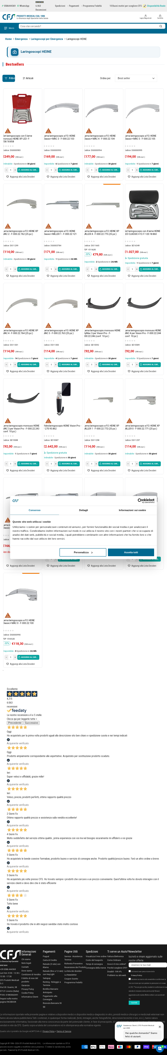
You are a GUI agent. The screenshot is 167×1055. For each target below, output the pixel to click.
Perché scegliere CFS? (117, 967)
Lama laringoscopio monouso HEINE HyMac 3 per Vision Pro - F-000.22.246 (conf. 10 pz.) (102, 333)
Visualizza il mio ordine (96, 956)
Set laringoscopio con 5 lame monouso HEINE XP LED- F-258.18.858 (17, 139)
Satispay (47, 978)
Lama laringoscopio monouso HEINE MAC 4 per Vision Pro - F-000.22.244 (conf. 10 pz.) (142, 333)
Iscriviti (134, 1003)
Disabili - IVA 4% (114, 971)
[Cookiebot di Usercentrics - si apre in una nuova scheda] (140, 500)
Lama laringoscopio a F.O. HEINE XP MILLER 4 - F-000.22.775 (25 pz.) (101, 232)
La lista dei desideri (73, 971)
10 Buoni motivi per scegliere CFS (126, 6)
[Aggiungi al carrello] (28, 170)
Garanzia (26, 985)
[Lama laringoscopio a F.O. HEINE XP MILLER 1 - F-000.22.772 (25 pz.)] (103, 399)
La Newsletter (70, 974)
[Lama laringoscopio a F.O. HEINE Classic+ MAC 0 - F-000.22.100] (22, 593)
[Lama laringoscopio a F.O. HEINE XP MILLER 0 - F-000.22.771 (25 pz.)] (143, 399)
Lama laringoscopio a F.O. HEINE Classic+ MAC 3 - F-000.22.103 (59, 137)
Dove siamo (27, 970)
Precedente (15, 722)
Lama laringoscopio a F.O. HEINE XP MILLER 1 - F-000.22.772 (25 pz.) (101, 427)
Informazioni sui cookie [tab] (132, 510)
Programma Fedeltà (92, 6)
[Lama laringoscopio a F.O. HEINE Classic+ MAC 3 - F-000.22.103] (62, 109)
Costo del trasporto (94, 960)
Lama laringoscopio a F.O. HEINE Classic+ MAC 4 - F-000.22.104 (100, 137)
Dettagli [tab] (83, 510)
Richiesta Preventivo (73, 963)
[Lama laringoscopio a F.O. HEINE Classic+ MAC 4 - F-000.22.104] (103, 109)
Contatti (25, 967)
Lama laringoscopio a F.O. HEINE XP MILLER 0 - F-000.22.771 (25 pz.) (142, 427)
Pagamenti (74, 6)
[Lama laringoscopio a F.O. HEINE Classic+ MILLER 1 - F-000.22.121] (62, 204)
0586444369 (9, 6)
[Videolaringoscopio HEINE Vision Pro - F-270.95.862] (62, 399)
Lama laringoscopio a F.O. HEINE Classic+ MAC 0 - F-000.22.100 (19, 622)
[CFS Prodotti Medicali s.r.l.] (25, 17)
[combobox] (92, 26)
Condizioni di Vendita (31, 974)
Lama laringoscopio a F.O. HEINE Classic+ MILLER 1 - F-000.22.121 (60, 232)
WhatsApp (24, 6)
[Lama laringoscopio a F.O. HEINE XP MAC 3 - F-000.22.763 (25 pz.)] (62, 303)
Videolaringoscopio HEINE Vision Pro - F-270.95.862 (62, 427)
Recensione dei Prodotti (75, 967)
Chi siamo (26, 959)
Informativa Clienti (30, 996)
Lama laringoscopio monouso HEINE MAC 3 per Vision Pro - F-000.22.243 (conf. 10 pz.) (21, 428)
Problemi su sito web (116, 975)
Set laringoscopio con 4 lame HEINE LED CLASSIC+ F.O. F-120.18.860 (142, 232)
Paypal (46, 956)
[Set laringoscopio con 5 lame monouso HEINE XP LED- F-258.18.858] (22, 109)
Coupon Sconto (71, 978)
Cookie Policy (28, 992)
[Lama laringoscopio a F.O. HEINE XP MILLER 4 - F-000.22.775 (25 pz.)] (103, 204)
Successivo (31, 722)
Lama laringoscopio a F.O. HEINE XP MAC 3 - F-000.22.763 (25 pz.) (61, 332)
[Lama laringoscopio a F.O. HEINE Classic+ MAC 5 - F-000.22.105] (143, 109)
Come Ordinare (114, 960)
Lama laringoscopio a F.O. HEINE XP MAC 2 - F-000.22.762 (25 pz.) (20, 232)
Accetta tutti (131, 552)
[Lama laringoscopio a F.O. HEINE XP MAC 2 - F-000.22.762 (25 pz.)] (22, 204)
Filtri (12, 78)
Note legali (26, 963)
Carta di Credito (50, 960)
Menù (11, 28)
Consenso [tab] (34, 510)
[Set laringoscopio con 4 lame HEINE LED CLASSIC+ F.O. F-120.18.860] (143, 204)
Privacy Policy (28, 989)
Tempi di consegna (94, 964)
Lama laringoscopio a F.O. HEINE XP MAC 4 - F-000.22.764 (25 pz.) (20, 332)
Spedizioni (60, 6)
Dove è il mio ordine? (116, 964)
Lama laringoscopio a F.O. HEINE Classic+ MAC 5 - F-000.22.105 (140, 137)
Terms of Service (64, 1031)
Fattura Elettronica (115, 956)
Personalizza (81, 552)
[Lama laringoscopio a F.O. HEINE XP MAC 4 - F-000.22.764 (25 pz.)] (22, 303)
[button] (160, 17)
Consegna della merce (96, 967)
